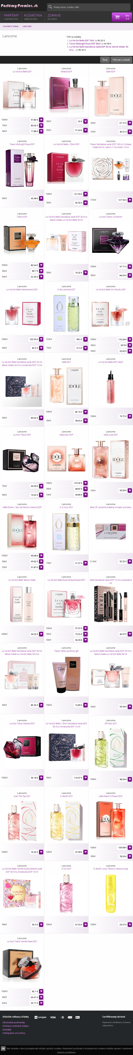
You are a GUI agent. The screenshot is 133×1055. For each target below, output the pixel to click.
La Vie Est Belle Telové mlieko (22, 580)
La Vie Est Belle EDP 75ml (81, 40)
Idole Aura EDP (111, 434)
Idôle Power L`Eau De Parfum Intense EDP (22, 507)
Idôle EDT (66, 362)
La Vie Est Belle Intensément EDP (22, 289)
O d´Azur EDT (66, 507)
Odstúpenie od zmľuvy (14, 1033)
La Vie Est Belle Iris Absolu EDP (111, 289)
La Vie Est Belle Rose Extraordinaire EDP (66, 580)
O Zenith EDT (66, 796)
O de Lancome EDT (66, 289)
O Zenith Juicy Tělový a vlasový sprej (110, 868)
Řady (105, 59)
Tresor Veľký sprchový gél (66, 651)
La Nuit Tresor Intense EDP (22, 723)
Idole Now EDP (66, 434)
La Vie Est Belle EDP (22, 71)
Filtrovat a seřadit (121, 59)
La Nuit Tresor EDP (22, 434)
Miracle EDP (66, 71)
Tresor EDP (22, 217)
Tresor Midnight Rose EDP (22, 144)
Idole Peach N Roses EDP (110, 796)
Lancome (27, 26)
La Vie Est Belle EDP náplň (110, 362)
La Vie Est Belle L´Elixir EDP (66, 144)
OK (3, 1048)
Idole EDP (110, 71)
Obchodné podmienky (14, 1022)
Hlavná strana (10, 26)
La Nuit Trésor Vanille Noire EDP (22, 941)
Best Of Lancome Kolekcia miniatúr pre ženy (110, 507)
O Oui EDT (66, 868)
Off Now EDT (111, 723)
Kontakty (7, 1029)
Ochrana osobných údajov (16, 1026)
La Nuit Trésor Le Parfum (110, 217)
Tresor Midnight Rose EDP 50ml (84, 43)
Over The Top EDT (22, 796)
